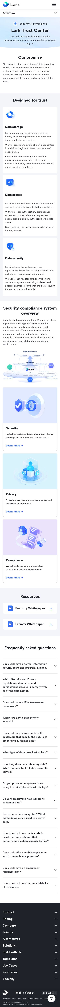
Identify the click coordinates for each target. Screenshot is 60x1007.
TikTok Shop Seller (19, 998)
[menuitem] (30, 912)
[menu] (30, 945)
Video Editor (33, 998)
